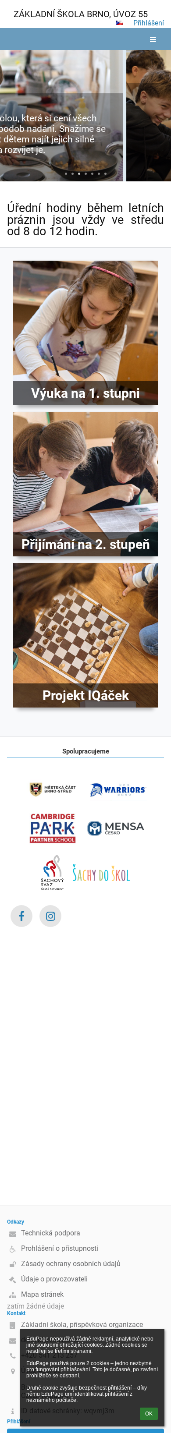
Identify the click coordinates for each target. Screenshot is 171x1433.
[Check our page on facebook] (21, 916)
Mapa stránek (42, 1294)
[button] (119, 23)
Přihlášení (148, 23)
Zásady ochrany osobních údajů (71, 1264)
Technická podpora (50, 1233)
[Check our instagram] (50, 916)
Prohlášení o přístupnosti (59, 1248)
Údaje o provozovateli (54, 1279)
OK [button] (149, 1414)
